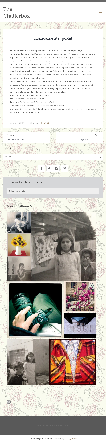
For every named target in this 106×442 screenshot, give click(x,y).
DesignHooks (71, 438)
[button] (19, 222)
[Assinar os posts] (9, 402)
